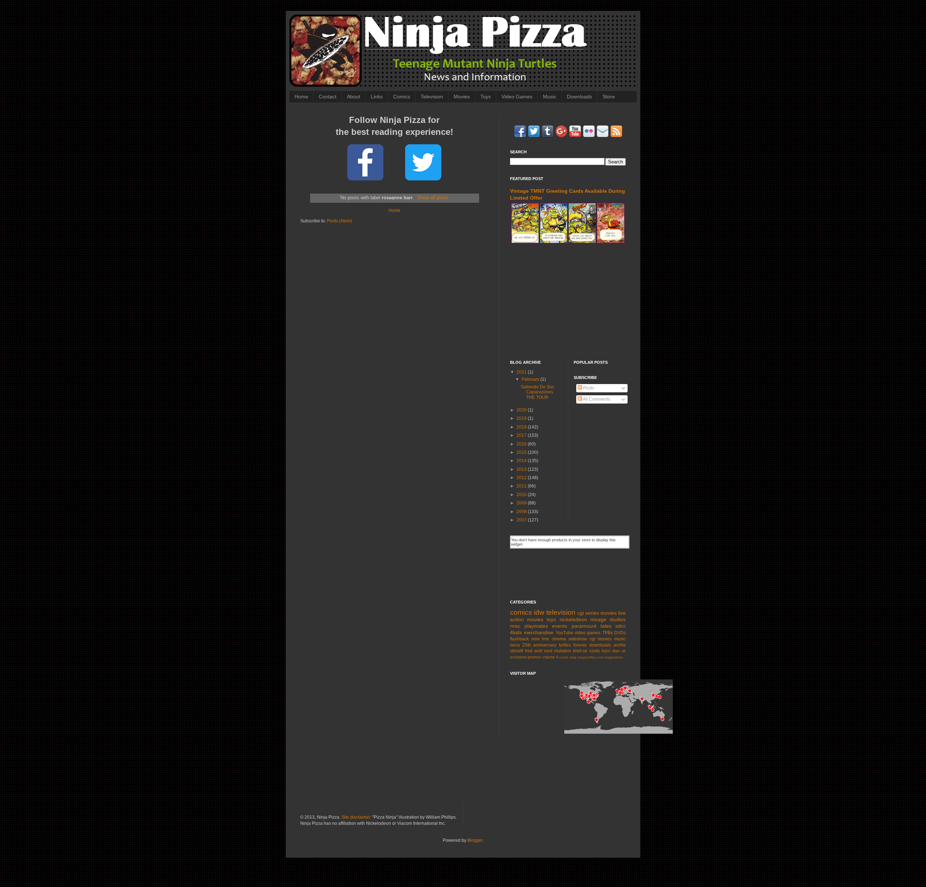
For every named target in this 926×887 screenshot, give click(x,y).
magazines (614, 657)
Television (432, 96)
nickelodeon (573, 619)
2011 (522, 486)
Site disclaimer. (356, 817)
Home (301, 96)
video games (587, 632)
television (560, 612)
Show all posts (432, 197)
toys (551, 619)
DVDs (620, 632)
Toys (485, 96)
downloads (600, 645)
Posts (588, 388)
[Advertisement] (568, 302)
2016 (522, 444)
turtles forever (573, 645)
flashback (519, 638)
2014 (522, 460)
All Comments (596, 399)
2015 (522, 452)
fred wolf (533, 650)
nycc (606, 650)
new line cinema (548, 638)
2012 (522, 477)
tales (605, 626)
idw (539, 612)
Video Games (516, 96)
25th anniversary (539, 645)
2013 (522, 469)
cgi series (588, 613)
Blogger (475, 840)
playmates (536, 626)
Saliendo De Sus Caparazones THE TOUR (537, 392)
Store (609, 96)
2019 (522, 418)
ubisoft (516, 650)
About (353, 96)
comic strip (568, 657)
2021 (522, 372)
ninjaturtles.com (591, 657)
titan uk (619, 651)
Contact (327, 96)
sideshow (577, 638)
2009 (522, 503)
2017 (522, 435)
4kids (516, 632)
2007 (522, 520)
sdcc (620, 626)
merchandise (538, 632)
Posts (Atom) (339, 220)
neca (515, 645)
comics (521, 612)
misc (515, 626)
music (620, 638)
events (559, 626)
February (531, 379)
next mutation (557, 650)
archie (619, 645)
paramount (584, 626)
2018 (522, 427)
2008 (522, 511)
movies (608, 613)
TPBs (607, 632)
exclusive (518, 657)
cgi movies (601, 638)
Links (377, 96)
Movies (462, 96)
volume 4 (550, 657)
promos (534, 657)
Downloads (579, 96)
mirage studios (608, 619)
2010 (522, 494)
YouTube (564, 632)
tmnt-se (580, 650)
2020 (522, 410)
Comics (401, 96)
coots (594, 650)
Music (549, 96)
